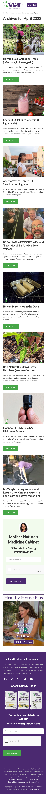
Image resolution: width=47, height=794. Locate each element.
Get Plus (32, 4)
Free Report (16, 581)
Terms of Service (16, 779)
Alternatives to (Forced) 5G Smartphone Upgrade (18, 182)
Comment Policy (34, 782)
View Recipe (12, 79)
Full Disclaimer (28, 779)
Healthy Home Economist (13, 13)
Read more (12, 201)
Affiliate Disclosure (18, 782)
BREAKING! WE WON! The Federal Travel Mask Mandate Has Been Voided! (23, 245)
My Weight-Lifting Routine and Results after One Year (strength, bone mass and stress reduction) (21, 492)
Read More (26, 673)
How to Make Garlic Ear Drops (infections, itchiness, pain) (20, 60)
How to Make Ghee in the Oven (21, 306)
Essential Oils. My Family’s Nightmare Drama (18, 429)
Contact (6, 769)
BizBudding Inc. (35, 789)
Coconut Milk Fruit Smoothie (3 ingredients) (21, 121)
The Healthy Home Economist (31, 787)
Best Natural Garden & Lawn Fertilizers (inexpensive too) (19, 368)
